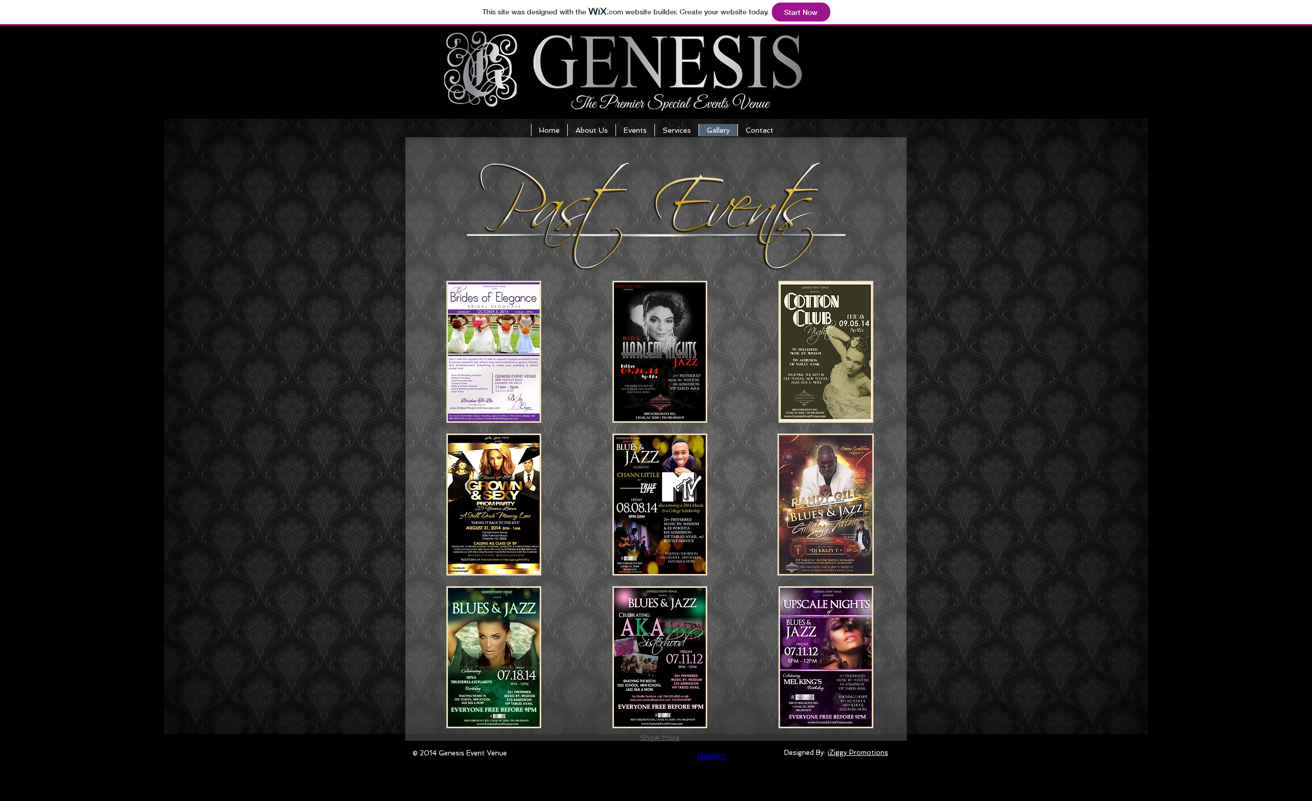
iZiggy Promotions (858, 752)
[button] (493, 352)
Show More (660, 737)
